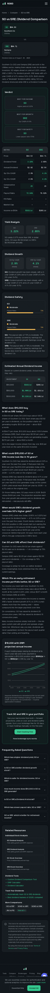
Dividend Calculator (16, 885)
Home (4, 13)
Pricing (32, 973)
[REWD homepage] (25, 968)
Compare (14, 13)
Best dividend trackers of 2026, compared (25, 897)
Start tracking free (25, 732)
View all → (21, 910)
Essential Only (18, 988)
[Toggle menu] (46, 3)
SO (27, 149)
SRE (41, 149)
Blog (39, 973)
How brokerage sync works (25, 738)
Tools (4, 973)
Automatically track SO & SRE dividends (24, 894)
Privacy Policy (22, 948)
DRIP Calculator (14, 882)
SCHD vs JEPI (23, 906)
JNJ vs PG (10, 910)
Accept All (33, 988)
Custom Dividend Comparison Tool (22, 879)
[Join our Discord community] (44, 976)
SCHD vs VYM (37, 906)
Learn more (41, 982)
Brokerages (22, 973)
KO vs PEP (10, 906)
